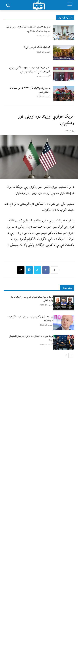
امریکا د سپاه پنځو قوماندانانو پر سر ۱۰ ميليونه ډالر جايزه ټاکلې (31, 299)
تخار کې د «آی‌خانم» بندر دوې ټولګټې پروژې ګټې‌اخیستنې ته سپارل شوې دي (29, 69)
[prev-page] (71, 355)
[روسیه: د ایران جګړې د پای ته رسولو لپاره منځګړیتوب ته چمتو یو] (63, 322)
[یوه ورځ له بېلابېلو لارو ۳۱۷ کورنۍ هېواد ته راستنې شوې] (63, 93)
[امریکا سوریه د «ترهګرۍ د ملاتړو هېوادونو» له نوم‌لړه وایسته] (63, 342)
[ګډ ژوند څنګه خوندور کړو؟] (63, 52)
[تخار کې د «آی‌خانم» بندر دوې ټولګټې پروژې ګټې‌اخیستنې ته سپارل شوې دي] (63, 73)
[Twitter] (37, 270)
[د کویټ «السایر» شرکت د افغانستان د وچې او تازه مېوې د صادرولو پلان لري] (63, 32)
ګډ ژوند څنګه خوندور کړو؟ (37, 47)
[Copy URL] (20, 270)
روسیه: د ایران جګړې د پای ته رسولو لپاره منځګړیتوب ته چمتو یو (30, 319)
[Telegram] (29, 270)
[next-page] (66, 355)
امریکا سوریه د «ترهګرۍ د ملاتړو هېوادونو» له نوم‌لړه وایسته (31, 338)
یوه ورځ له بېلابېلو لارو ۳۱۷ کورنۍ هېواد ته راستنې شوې (30, 90)
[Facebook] (46, 270)
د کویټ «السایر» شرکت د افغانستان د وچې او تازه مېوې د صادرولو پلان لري (28, 28)
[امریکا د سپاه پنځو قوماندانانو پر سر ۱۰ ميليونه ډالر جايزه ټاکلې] (63, 302)
